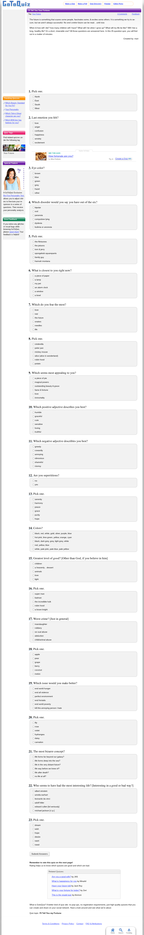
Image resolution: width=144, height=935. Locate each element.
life (35, 329)
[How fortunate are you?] (41, 156)
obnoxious (39, 458)
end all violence (41, 692)
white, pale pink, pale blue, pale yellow (51, 549)
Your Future (36, 14)
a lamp (37, 280)
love (36, 123)
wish (36, 829)
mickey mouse (41, 352)
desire (37, 837)
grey (36, 185)
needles (38, 325)
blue (36, 177)
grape (37, 662)
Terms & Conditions (50, 923)
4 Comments (122, 14)
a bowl (37, 295)
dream (37, 825)
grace (37, 511)
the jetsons (39, 245)
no (35, 481)
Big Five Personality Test (13, 196)
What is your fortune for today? (66, 890)
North (37, 97)
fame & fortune (41, 390)
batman (38, 598)
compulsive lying (42, 219)
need (36, 845)
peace (37, 507)
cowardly (38, 450)
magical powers (41, 382)
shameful (38, 462)
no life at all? (40, 776)
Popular (107, 4)
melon (37, 674)
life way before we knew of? (46, 768)
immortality (39, 398)
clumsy (37, 466)
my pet (37, 283)
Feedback (136, 14)
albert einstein (40, 791)
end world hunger (42, 688)
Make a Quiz (70, 4)
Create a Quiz (121, 158)
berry (37, 666)
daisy (37, 738)
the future (38, 318)
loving (37, 428)
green (37, 181)
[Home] (16, 4)
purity (37, 515)
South (37, 104)
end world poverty (42, 704)
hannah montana (42, 261)
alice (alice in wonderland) (46, 356)
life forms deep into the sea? (47, 761)
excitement (39, 142)
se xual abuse (40, 632)
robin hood (39, 359)
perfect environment (43, 696)
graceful (38, 416)
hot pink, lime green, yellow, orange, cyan (53, 537)
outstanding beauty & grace (46, 386)
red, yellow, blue (41, 545)
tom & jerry (39, 249)
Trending (129, 933)
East (36, 100)
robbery (38, 628)
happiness (39, 135)
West (36, 108)
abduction (39, 636)
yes (36, 484)
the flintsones (40, 241)
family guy (39, 257)
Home (113, 933)
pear (36, 658)
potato (37, 363)
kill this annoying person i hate (48, 708)
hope (36, 519)
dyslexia (38, 223)
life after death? (41, 772)
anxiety (37, 139)
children (38, 563)
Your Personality (12, 109)
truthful (37, 432)
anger (37, 127)
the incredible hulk (42, 602)
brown (37, 173)
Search (120, 933)
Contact (79, 923)
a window (38, 291)
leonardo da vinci (42, 799)
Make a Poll (82, 4)
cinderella (38, 344)
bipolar (37, 207)
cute (36, 420)
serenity (38, 499)
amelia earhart (41, 795)
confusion (38, 131)
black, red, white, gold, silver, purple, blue (53, 533)
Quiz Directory (95, 4)
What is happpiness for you (64, 881)
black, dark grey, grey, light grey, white (51, 541)
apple (37, 654)
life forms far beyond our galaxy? (49, 757)
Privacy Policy (68, 923)
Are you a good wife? (61, 876)
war (36, 314)
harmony (38, 503)
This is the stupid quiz (62, 895)
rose (36, 726)
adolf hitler (39, 803)
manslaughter (40, 624)
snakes (37, 321)
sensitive (38, 424)
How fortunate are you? (61, 156)
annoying (38, 454)
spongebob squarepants (45, 253)
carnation (38, 742)
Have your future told (61, 886)
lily (35, 722)
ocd (36, 211)
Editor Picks (118, 4)
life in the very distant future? (47, 764)
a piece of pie (40, 378)
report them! (14, 232)
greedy (37, 446)
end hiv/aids (40, 700)
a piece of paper (41, 276)
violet (37, 730)
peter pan (38, 348)
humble (37, 412)
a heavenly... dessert (43, 567)
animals (38, 571)
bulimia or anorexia (43, 227)
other (37, 193)
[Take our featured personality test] (14, 178)
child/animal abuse (42, 640)
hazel (37, 189)
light (36, 579)
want (36, 841)
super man (39, 594)
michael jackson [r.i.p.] (44, 810)
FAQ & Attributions (94, 923)
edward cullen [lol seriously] (46, 806)
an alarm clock (41, 287)
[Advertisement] (84, 64)
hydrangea (39, 734)
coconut (38, 670)
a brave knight (41, 609)
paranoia (38, 215)
